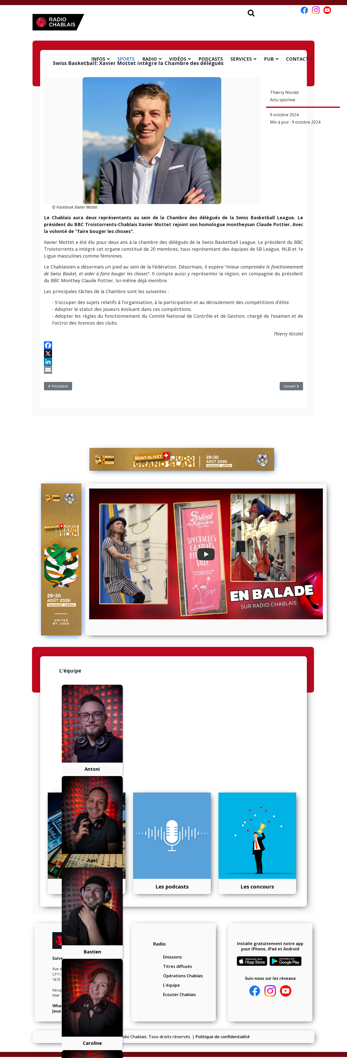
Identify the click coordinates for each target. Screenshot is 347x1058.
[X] (173, 353)
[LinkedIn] (173, 362)
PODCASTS (210, 59)
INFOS (98, 59)
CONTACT (297, 59)
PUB (269, 59)
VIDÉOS (177, 59)
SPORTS (126, 59)
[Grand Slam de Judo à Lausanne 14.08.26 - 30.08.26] (182, 459)
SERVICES (241, 59)
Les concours (257, 886)
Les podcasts (172, 886)
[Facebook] (173, 345)
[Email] (173, 370)
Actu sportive (282, 100)
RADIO (149, 59)
